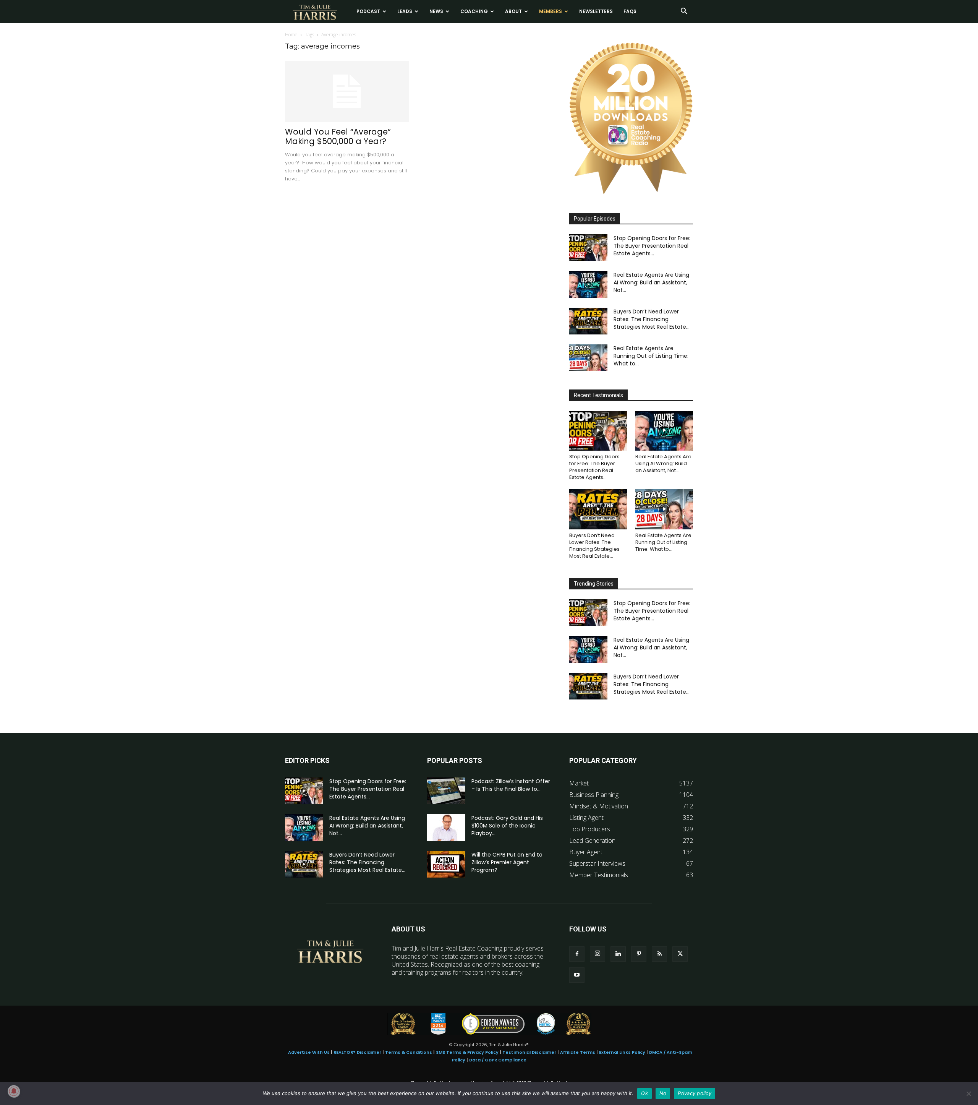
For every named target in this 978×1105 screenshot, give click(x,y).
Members (550, 11)
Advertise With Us (309, 1052)
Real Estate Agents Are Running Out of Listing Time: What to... (651, 355)
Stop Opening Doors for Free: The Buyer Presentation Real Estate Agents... (652, 245)
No (663, 1093)
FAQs (629, 11)
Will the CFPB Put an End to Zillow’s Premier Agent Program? (506, 862)
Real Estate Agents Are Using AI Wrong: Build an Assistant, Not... (651, 282)
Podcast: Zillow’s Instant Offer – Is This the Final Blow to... (510, 785)
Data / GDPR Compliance (497, 1060)
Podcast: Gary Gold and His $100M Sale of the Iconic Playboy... (507, 825)
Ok (644, 1093)
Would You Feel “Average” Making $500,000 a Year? (338, 136)
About (513, 11)
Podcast (368, 11)
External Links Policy (622, 1052)
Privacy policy (694, 1093)
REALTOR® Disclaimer (357, 1052)
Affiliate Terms (577, 1052)
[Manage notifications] (14, 1091)
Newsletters (596, 11)
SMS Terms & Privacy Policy (467, 1052)
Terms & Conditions (408, 1052)
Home (291, 34)
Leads (404, 11)
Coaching (474, 11)
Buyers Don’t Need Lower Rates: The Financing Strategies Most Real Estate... (652, 319)
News (436, 11)
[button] (684, 12)
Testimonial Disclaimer (529, 1052)
